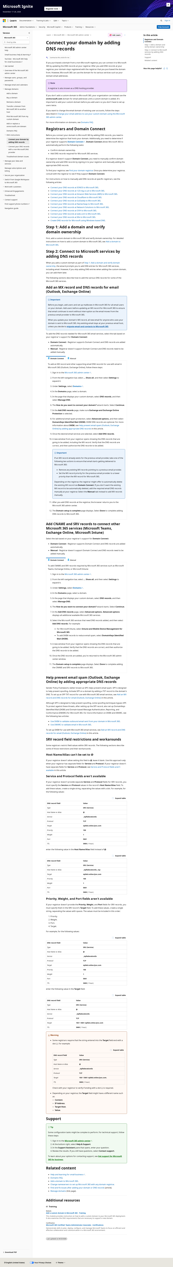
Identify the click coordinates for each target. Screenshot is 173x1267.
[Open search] (161, 20)
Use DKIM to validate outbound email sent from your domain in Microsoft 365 (85, 721)
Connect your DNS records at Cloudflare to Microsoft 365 (75, 197)
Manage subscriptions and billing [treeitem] (15, 169)
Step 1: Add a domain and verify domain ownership (155, 46)
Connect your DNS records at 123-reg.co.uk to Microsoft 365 (77, 190)
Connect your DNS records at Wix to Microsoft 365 (72, 217)
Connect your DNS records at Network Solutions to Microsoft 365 (79, 207)
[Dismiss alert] (168, 5)
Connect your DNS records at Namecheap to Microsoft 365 (76, 204)
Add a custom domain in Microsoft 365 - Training (66, 1213)
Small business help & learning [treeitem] (17, 54)
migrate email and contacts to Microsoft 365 (87, 326)
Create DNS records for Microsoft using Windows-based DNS (77, 220)
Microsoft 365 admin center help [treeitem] (15, 48)
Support (148, 57)
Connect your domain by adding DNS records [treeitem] (18, 140)
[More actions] (125, 35)
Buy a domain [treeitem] (12, 98)
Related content (151, 60)
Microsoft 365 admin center (78, 35)
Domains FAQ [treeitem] (12, 131)
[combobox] (16, 38)
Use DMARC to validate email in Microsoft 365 (70, 724)
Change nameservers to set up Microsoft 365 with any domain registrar (82, 1184)
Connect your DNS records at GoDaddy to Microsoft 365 (75, 200)
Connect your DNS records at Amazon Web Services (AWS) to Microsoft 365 (83, 194)
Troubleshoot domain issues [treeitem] (18, 156)
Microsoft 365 (59, 35)
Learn (48, 35)
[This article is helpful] (164, 68)
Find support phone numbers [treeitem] (16, 204)
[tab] (56, 358)
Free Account (163, 27)
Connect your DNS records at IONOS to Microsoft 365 (74, 187)
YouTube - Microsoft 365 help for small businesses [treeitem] (16, 60)
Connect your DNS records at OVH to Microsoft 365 (73, 210)
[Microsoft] (4, 20)
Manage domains (58, 1191)
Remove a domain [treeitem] (14, 102)
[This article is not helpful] (167, 68)
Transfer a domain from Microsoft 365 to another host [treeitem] (16, 109)
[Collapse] (29, 33)
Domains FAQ (87, 122)
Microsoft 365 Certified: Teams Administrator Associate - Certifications (74, 1225)
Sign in (167, 20)
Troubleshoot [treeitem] (10, 195)
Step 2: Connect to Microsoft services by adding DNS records (156, 52)
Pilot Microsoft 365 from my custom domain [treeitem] (17, 117)
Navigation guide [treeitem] (11, 208)
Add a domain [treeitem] (12, 93)
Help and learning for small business (66, 1174)
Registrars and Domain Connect (154, 40)
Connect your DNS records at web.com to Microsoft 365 (75, 214)
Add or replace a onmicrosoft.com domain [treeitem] (16, 125)
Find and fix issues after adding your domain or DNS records (77, 1187)
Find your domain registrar (81, 170)
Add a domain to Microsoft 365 (64, 1181)
